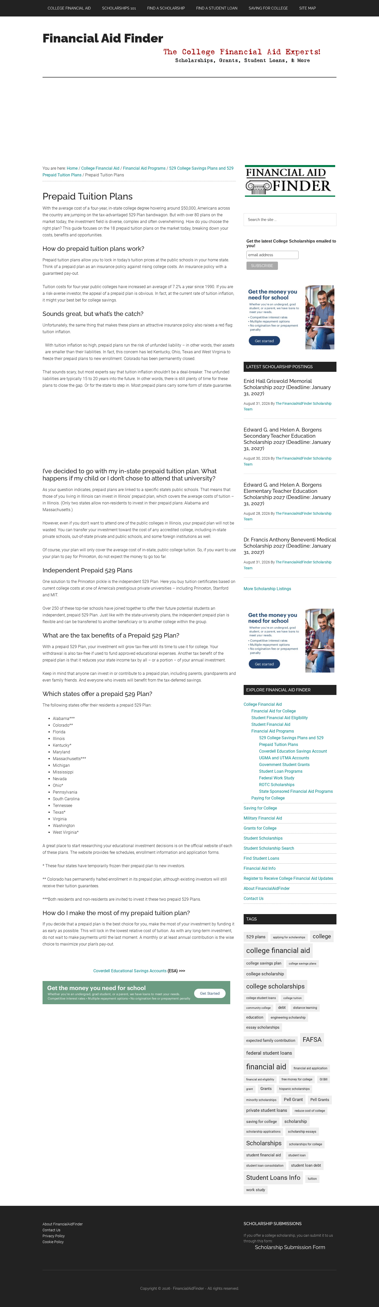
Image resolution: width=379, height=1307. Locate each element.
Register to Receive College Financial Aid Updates (288, 878)
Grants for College (260, 828)
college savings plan (263, 963)
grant (249, 1089)
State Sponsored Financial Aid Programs (296, 791)
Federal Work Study (276, 778)
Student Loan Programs (280, 771)
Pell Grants (319, 1100)
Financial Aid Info (260, 868)
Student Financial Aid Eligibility (279, 717)
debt (282, 1007)
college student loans (261, 998)
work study (255, 1190)
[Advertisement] (189, 116)
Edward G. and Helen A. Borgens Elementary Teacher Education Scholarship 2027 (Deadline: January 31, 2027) (287, 494)
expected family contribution (270, 1040)
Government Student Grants (284, 764)
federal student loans (269, 1053)
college (322, 936)
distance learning (305, 1008)
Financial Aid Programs (272, 731)
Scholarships (264, 1143)
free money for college (297, 1079)
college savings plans (302, 963)
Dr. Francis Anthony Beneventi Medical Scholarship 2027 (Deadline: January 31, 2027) (290, 546)
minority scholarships (261, 1100)
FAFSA (312, 1039)
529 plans (256, 936)
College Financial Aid (263, 704)
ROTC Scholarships (276, 784)
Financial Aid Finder (103, 38)
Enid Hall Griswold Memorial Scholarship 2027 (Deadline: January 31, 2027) (287, 387)
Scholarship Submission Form (290, 1247)
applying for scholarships (289, 937)
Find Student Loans (261, 858)
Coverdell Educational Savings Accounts (130, 970)
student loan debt (306, 1165)
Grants (266, 1089)
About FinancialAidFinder (267, 888)
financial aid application (310, 1068)
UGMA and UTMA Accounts (284, 757)
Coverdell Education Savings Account (293, 751)
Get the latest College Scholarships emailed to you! (291, 243)
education (254, 1017)
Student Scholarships (263, 838)
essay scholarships (262, 1027)
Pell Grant (293, 1099)
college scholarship (265, 973)
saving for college (261, 1122)
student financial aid (263, 1155)
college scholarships (275, 986)
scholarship (295, 1121)
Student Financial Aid (270, 724)
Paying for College (268, 798)
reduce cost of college (310, 1111)
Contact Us (253, 898)
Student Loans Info (273, 1177)
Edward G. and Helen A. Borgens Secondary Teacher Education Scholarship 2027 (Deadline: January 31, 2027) (287, 439)
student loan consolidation (265, 1165)
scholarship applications (263, 1131)
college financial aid (278, 950)
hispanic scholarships (294, 1089)
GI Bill (323, 1079)
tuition (312, 1179)
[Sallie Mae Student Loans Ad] (136, 1002)
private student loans (266, 1110)
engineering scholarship (288, 1017)
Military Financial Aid (263, 818)
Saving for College (260, 808)
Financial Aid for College (273, 711)
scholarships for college (305, 1144)
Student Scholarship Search (269, 848)
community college (258, 1008)
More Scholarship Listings (267, 588)
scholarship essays (302, 1131)
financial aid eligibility (260, 1079)
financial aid (266, 1066)
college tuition (292, 998)
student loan (297, 1155)
